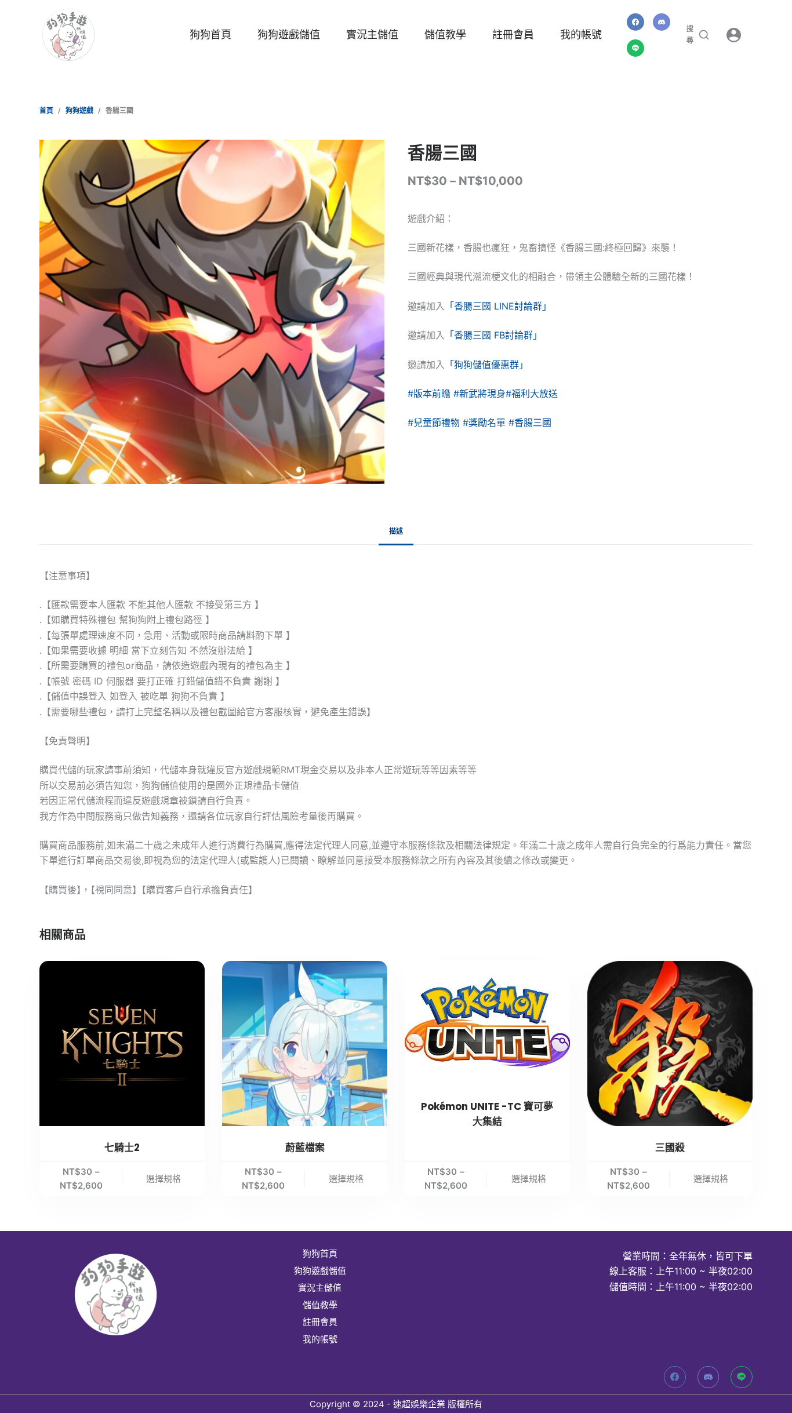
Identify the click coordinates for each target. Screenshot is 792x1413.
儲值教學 (445, 34)
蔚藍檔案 (305, 1148)
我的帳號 (581, 34)
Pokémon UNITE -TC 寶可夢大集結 (487, 1113)
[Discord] (661, 22)
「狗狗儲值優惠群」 (486, 364)
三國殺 (670, 1148)
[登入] (733, 35)
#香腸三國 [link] (529, 422)
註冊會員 (513, 34)
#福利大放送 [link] (532, 393)
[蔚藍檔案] (304, 1043)
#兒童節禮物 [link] (434, 422)
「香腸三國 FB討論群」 (493, 335)
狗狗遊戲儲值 (288, 34)
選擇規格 (163, 1178)
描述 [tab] (396, 531)
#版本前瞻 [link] (429, 393)
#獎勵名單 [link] (484, 422)
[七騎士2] (122, 1043)
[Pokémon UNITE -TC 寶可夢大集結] (487, 1023)
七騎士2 (122, 1148)
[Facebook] (635, 22)
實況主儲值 (372, 34)
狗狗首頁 (210, 34)
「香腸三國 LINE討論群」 (498, 306)
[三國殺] (670, 1043)
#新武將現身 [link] (479, 393)
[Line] (635, 48)
